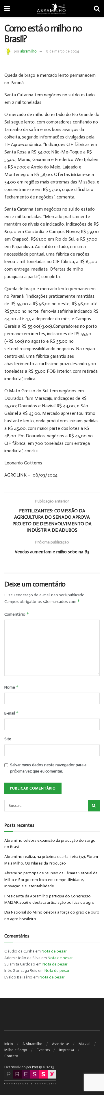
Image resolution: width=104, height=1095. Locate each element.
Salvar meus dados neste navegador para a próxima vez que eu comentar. (48, 768)
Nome (11, 687)
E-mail (11, 713)
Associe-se (60, 1044)
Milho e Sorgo (15, 1050)
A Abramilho (32, 1044)
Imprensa (66, 1050)
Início (8, 1044)
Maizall (84, 1044)
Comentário (16, 614)
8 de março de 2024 (62, 51)
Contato (11, 1056)
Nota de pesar (54, 951)
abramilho (28, 51)
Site (7, 738)
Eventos (43, 1050)
